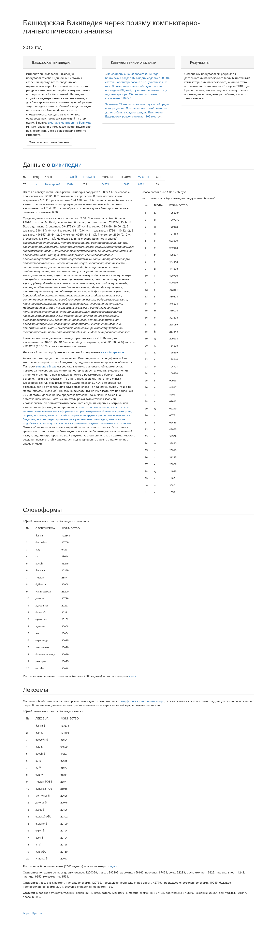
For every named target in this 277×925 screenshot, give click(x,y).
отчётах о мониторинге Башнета (69, 122)
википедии (67, 164)
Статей (72, 177)
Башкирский (52, 184)
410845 (125, 184)
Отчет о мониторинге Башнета (49, 142)
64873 (105, 184)
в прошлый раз (46, 366)
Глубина (89, 177)
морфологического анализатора (142, 701)
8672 (141, 184)
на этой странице (112, 352)
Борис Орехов (32, 913)
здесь (132, 676)
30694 (70, 184)
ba (36, 184)
